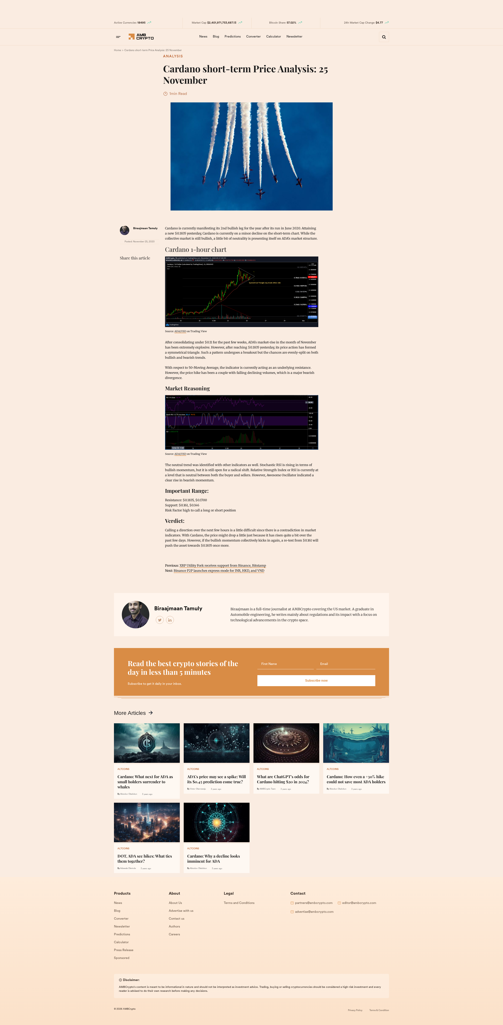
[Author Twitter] (160, 620)
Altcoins (123, 769)
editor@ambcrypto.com (359, 903)
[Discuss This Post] (124, 277)
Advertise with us (181, 911)
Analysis (173, 56)
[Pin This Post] (141, 268)
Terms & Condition (379, 1010)
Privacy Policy (355, 1010)
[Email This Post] (150, 268)
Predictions (233, 36)
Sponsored (121, 958)
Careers (174, 934)
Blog (216, 36)
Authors (174, 926)
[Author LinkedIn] (170, 620)
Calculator (273, 36)
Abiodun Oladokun (128, 794)
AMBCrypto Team (268, 789)
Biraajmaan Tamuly (145, 228)
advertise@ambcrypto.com (314, 912)
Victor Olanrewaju (198, 789)
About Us (175, 903)
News (203, 36)
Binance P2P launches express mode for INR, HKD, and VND (219, 571)
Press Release (123, 950)
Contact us (176, 918)
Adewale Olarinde (128, 868)
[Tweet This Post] (132, 268)
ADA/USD (180, 331)
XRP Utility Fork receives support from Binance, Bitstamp (223, 565)
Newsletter (294, 36)
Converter (253, 36)
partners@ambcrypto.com (314, 903)
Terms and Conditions (239, 903)
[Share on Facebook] (124, 268)
